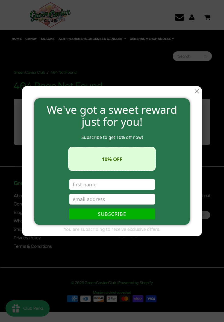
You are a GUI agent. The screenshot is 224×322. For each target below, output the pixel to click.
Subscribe (112, 214)
